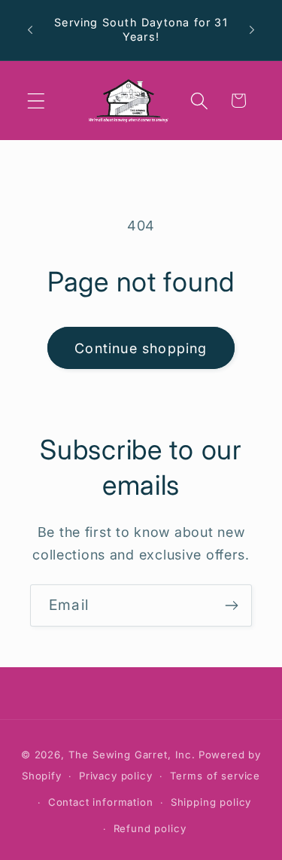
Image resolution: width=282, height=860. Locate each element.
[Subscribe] (231, 605)
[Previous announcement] (30, 30)
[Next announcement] (251, 30)
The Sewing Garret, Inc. (132, 755)
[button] (36, 100)
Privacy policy (116, 776)
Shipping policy (211, 802)
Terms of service (215, 776)
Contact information (100, 802)
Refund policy (150, 828)
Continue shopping (140, 348)
